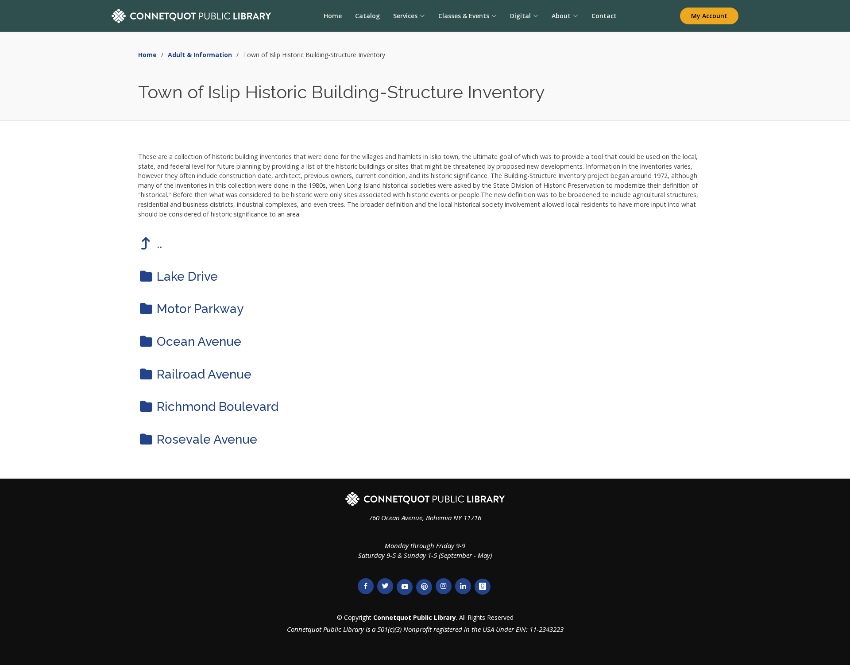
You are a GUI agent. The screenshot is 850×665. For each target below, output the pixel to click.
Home (333, 16)
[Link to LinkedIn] (463, 586)
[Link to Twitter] (385, 586)
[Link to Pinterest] (424, 587)
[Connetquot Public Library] (191, 16)
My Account (709, 16)
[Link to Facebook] (366, 586)
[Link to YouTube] (405, 587)
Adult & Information (200, 54)
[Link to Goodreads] (483, 587)
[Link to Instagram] (444, 586)
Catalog (367, 16)
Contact (604, 16)
